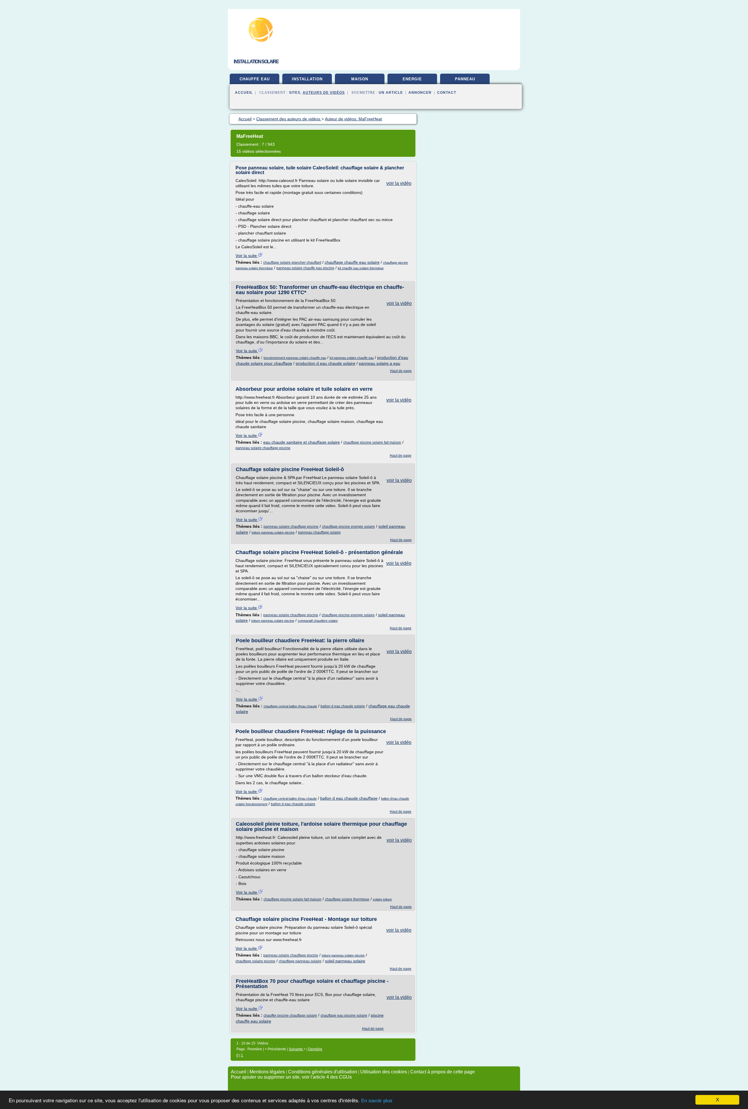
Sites (294, 93)
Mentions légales (267, 1071)
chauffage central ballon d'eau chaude (290, 706)
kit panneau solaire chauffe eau (352, 358)
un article (391, 93)
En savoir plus (376, 1100)
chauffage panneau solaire (300, 961)
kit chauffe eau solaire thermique (361, 268)
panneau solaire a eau (379, 363)
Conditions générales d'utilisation (322, 1071)
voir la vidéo (398, 183)
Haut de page (401, 371)
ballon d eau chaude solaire (343, 706)
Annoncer (420, 93)
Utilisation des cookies (383, 1071)
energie (412, 79)
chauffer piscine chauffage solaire (290, 1015)
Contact (446, 93)
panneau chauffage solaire (319, 532)
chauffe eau (255, 79)
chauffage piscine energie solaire (348, 527)
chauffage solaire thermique (347, 899)
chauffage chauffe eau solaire (352, 262)
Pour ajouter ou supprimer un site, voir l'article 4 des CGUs (291, 1077)
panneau (465, 79)
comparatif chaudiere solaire (318, 620)
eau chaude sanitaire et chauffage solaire (301, 442)
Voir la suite (247, 255)
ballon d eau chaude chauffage (349, 798)
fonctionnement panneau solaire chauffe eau (295, 358)
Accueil (244, 93)
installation (307, 79)
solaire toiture (382, 899)
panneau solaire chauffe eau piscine (305, 268)
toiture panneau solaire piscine (273, 532)
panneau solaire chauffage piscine (263, 448)
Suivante (296, 1049)
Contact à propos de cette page (442, 1071)
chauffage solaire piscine (255, 961)
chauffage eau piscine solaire (344, 1015)
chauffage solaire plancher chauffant (292, 263)
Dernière (315, 1049)
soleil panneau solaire (345, 961)
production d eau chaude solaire (325, 363)
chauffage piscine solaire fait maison (372, 442)
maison (359, 79)
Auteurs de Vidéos (324, 93)
